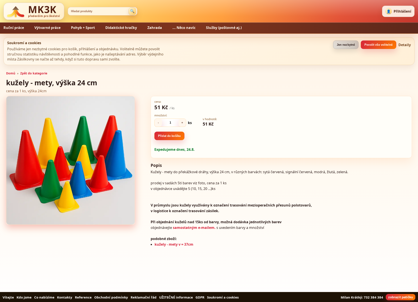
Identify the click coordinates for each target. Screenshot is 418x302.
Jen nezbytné (346, 44)
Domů (10, 73)
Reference (83, 297)
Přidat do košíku (169, 136)
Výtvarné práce (47, 27)
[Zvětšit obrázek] (70, 160)
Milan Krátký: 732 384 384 (362, 297)
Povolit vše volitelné (378, 44)
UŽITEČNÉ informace (176, 297)
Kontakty (64, 297)
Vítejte (8, 297)
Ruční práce (13, 27)
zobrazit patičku (400, 297)
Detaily (404, 44)
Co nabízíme (44, 297)
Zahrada (154, 27)
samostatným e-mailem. (194, 227)
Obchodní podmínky (111, 297)
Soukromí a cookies (223, 297)
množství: (160, 115)
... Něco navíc (184, 27)
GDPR (200, 297)
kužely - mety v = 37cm (174, 244)
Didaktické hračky (121, 27)
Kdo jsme (24, 297)
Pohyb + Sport (83, 27)
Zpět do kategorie (33, 73)
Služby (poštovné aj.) (224, 27)
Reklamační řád (144, 297)
